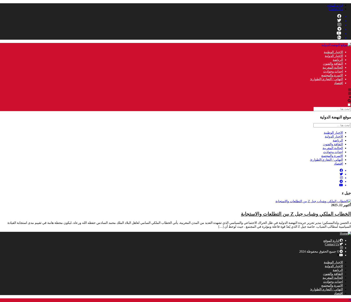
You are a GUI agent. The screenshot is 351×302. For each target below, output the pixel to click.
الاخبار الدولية (334, 56)
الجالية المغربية (333, 67)
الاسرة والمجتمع (332, 75)
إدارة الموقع (335, 5)
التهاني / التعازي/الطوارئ (326, 79)
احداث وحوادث (333, 71)
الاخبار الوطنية (333, 52)
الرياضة (338, 59)
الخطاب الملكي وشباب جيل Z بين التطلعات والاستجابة (296, 214)
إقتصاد (338, 83)
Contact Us (335, 9)
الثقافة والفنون (333, 63)
